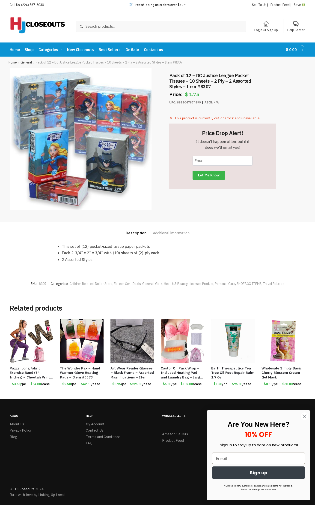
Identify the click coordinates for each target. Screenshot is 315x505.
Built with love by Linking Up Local (37, 495)
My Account (95, 424)
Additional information (171, 233)
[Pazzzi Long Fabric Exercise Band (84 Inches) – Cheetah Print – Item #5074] (31, 341)
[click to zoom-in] (81, 139)
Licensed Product (201, 284)
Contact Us (94, 430)
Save (298, 5)
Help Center (296, 30)
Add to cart (233, 393)
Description (136, 233)
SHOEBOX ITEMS (249, 284)
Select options (31, 393)
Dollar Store (104, 284)
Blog (13, 437)
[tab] (136, 229)
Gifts (159, 284)
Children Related (82, 284)
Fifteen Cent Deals (127, 284)
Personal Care (225, 284)
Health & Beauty (175, 284)
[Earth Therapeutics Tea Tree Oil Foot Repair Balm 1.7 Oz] (233, 341)
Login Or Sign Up (266, 30)
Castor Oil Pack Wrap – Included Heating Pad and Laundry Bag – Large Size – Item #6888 (181, 373)
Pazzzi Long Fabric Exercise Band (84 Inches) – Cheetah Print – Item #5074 (30, 373)
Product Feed (173, 440)
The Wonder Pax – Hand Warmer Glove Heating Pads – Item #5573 (80, 372)
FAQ (89, 443)
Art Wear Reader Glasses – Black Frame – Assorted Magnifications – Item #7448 (132, 373)
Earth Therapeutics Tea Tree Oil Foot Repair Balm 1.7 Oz (232, 372)
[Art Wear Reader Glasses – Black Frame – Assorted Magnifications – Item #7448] (132, 341)
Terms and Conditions (103, 437)
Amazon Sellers (175, 434)
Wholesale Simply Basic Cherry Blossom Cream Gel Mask (282, 372)
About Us (17, 424)
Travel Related (273, 284)
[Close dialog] (304, 416)
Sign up (258, 472)
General (26, 62)
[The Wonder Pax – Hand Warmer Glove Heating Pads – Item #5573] (81, 341)
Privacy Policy (21, 430)
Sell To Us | (260, 5)
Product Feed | (280, 5)
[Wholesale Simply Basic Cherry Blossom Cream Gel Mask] (283, 341)
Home (13, 62)
